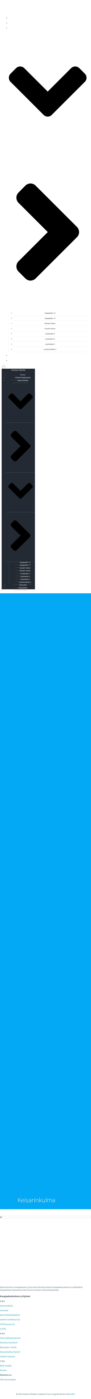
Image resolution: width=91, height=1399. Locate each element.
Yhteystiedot (48, 360)
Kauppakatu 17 (50, 318)
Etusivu (48, 18)
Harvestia (4, 1310)
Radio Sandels (6, 1366)
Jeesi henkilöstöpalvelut (10, 1315)
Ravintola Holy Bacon (9, 1342)
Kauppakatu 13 (50, 313)
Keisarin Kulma (50, 323)
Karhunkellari (10, 1379)
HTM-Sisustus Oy (7, 1324)
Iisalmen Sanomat (7, 1356)
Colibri (72, 1394)
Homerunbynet (6, 1305)
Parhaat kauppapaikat (47, 23)
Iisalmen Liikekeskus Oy (10, 1319)
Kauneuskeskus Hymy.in (10, 1352)
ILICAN (3, 1329)
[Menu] (45, 367)
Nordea (3, 1370)
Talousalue (48, 355)
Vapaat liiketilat (22, 380)
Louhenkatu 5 (50, 334)
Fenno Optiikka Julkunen (10, 1338)
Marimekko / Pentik (8, 1347)
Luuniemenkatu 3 (50, 349)
